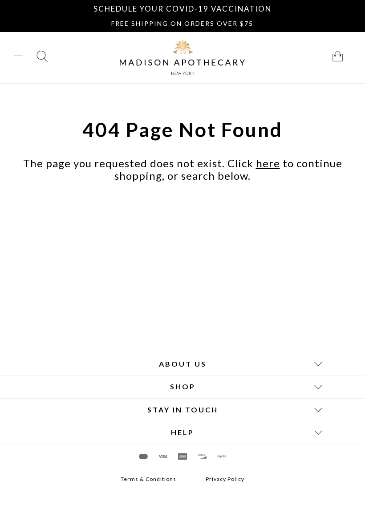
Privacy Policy (225, 479)
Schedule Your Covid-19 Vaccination (182, 8)
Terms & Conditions (148, 479)
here (268, 163)
